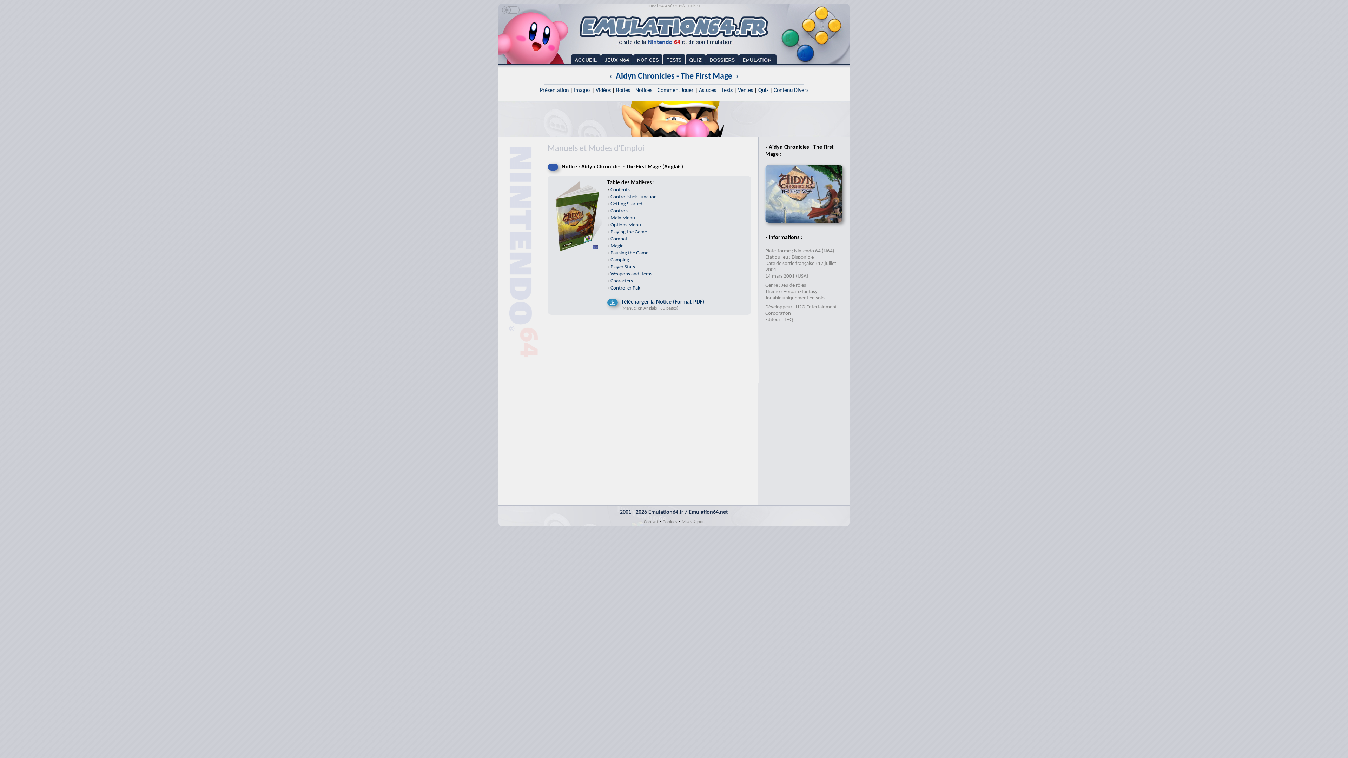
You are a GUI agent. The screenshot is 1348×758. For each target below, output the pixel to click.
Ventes (745, 90)
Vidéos (603, 90)
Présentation (554, 90)
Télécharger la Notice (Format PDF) (662, 302)
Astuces (707, 90)
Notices (643, 90)
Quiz (763, 90)
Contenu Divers (791, 90)
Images (582, 90)
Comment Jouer (676, 90)
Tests (727, 90)
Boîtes (623, 90)
